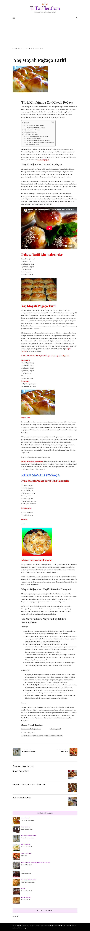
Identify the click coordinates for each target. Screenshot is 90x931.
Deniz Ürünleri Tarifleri (28, 862)
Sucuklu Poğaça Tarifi (28, 732)
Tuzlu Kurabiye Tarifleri (28, 882)
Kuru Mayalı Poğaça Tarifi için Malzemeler (37, 136)
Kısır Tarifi (24, 855)
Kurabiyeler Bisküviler (28, 835)
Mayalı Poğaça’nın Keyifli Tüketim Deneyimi (38, 140)
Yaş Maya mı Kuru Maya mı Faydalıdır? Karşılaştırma (40, 142)
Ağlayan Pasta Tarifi (26, 829)
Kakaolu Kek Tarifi (26, 891)
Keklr (23, 871)
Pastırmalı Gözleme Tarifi (22, 798)
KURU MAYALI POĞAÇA (31, 134)
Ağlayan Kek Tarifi (26, 873)
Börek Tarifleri (26, 897)
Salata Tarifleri (26, 853)
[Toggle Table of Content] (52, 122)
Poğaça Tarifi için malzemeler (32, 129)
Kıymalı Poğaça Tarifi (20, 771)
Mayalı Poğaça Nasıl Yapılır (34, 138)
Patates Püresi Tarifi (26, 846)
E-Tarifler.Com (45, 8)
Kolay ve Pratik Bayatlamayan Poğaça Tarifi (29, 784)
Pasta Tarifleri (25, 826)
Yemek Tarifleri (65, 925)
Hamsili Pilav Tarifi (26, 865)
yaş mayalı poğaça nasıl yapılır (58, 356)
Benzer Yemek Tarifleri (33, 144)
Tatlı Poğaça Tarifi (55, 729)
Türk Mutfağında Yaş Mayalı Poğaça (34, 125)
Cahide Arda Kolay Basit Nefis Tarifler (35, 735)
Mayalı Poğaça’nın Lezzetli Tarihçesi (36, 127)
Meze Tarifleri (25, 844)
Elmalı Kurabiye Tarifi (27, 838)
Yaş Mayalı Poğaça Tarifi (30, 132)
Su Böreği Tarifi (25, 899)
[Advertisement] (45, 33)
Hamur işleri (25, 818)
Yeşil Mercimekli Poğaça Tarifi (31, 729)
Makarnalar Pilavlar (43, 862)
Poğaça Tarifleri (56, 735)
